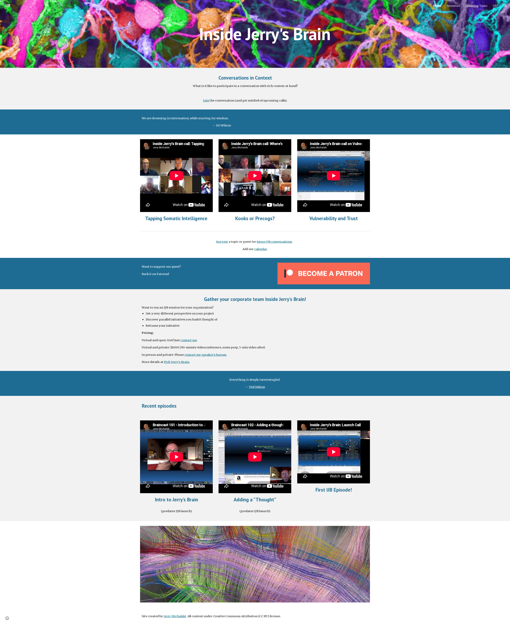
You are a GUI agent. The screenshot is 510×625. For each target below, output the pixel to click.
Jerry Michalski (175, 616)
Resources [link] (453, 6)
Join (206, 100)
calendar (260, 249)
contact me (188, 340)
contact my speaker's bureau (205, 355)
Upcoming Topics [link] (476, 6)
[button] (505, 5)
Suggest (222, 241)
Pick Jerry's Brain (176, 362)
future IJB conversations (274, 241)
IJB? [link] (495, 6)
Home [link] (437, 6)
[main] (265, 34)
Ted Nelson (257, 387)
